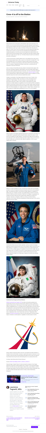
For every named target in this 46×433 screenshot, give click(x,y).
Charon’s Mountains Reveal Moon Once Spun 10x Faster (34, 394)
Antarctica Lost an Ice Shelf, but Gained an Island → (32, 418)
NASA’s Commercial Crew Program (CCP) (14, 302)
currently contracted (14, 313)
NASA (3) (27, 361)
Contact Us (20, 429)
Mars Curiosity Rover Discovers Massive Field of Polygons (33, 390)
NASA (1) (19, 361)
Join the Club (20, 5)
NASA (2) (23, 361)
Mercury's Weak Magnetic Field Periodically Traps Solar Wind (33, 402)
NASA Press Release (14, 361)
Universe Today (13, 2)
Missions (26, 16)
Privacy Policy (25, 429)
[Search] (39, 5)
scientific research (32, 72)
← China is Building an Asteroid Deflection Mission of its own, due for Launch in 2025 (14, 419)
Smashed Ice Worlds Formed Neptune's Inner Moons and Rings (34, 398)
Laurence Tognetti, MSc (10, 16)
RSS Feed (23, 5)
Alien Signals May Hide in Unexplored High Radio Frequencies (32, 406)
